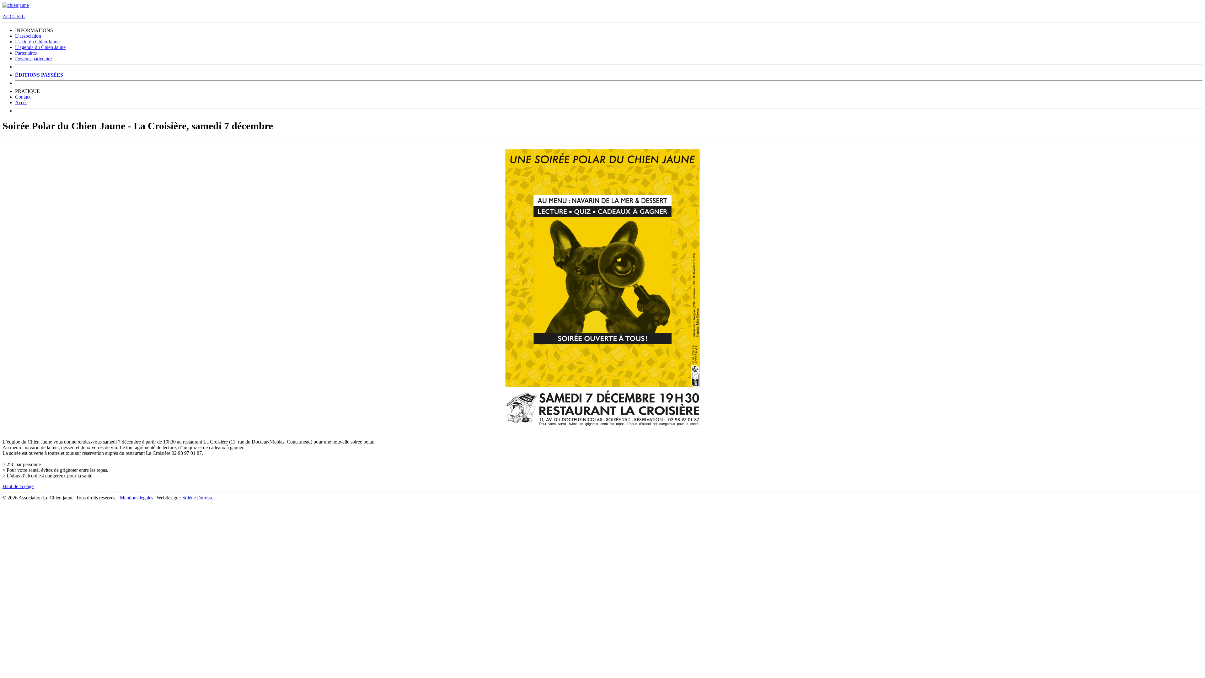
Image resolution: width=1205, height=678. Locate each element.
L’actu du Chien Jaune (37, 41)
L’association (28, 36)
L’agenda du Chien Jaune (40, 47)
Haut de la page (18, 486)
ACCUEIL (14, 16)
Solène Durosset (198, 497)
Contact (22, 97)
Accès (21, 102)
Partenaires (26, 53)
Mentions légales (136, 497)
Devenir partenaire (33, 58)
